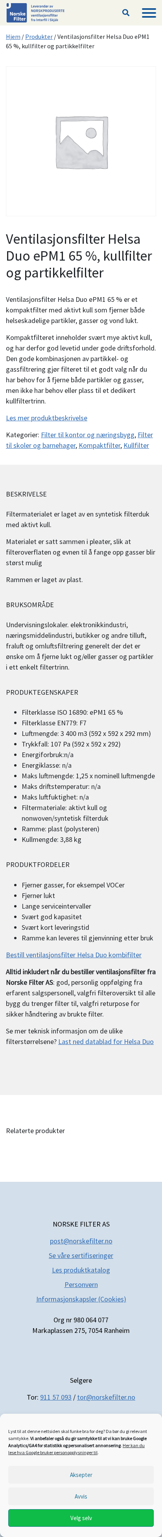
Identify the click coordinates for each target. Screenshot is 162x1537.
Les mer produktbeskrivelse (46, 417)
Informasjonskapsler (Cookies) (81, 1298)
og (106, 1269)
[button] (126, 13)
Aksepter (81, 1475)
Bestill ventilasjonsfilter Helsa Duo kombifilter (74, 954)
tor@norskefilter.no (106, 1397)
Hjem (13, 36)
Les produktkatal (77, 1269)
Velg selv (81, 1518)
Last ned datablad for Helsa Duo (106, 1041)
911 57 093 (56, 1397)
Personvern (81, 1284)
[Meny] (149, 13)
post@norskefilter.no (81, 1240)
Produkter (39, 36)
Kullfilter (136, 445)
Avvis (81, 1496)
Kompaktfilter (99, 445)
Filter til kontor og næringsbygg (87, 434)
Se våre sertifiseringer (81, 1255)
